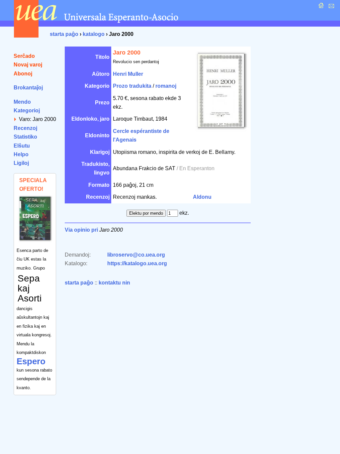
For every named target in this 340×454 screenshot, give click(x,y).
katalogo (94, 34)
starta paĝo (64, 34)
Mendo (22, 102)
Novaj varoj (28, 64)
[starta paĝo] (320, 7)
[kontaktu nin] (330, 7)
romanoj (165, 86)
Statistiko (25, 137)
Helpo (21, 154)
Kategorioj (27, 110)
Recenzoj (25, 128)
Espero (31, 361)
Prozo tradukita (132, 86)
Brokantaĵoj (28, 87)
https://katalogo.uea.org (137, 263)
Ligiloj (21, 163)
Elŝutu (22, 146)
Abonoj (23, 73)
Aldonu (202, 197)
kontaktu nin (114, 282)
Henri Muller (128, 74)
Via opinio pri (81, 230)
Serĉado (24, 56)
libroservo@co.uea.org (136, 255)
